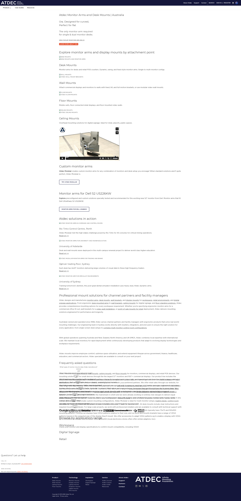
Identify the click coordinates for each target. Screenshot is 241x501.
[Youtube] (140, 486)
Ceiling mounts (57, 484)
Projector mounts (74, 486)
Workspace (89, 480)
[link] (120, 425)
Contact (204, 3)
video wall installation (105, 309)
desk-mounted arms (100, 303)
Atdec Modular (124, 398)
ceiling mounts (129, 303)
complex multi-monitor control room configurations (125, 328)
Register (227, 3)
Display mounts (74, 482)
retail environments (161, 300)
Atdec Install (106, 484)
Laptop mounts (74, 484)
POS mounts (73, 490)
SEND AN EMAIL (22, 471)
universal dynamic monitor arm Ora (131, 386)
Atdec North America (228, 10)
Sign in (219, 3)
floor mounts (121, 373)
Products (6, 7)
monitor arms (92, 300)
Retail (87, 484)
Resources (30, 7)
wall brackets (116, 300)
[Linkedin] (136, 486)
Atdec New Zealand (228, 7)
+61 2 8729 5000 (26, 464)
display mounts (132, 300)
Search (211, 3)
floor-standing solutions (166, 303)
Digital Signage (90, 482)
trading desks (161, 401)
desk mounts (104, 300)
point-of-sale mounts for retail (130, 309)
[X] (143, 486)
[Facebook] (147, 486)
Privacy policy (64, 496)
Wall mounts (56, 482)
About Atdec (187, 3)
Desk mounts (56, 480)
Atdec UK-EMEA (227, 12)
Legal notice (55, 496)
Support (196, 3)
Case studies (19, 7)
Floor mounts (56, 486)
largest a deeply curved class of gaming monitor (156, 392)
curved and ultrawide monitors (107, 392)
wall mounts (93, 373)
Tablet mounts (73, 488)
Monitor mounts (74, 480)
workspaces (147, 300)
